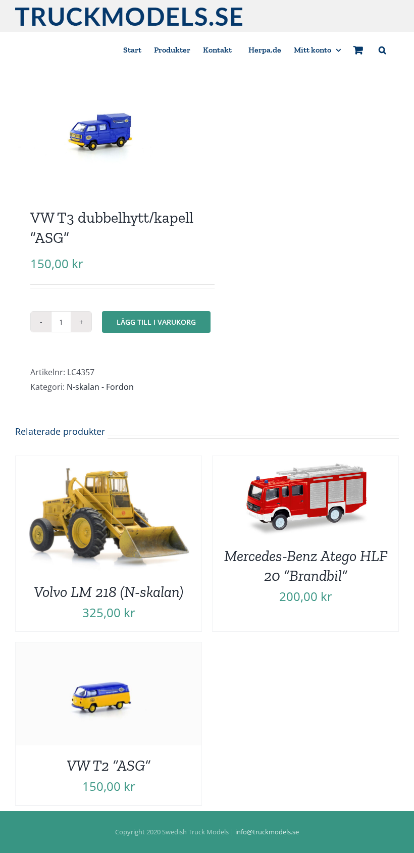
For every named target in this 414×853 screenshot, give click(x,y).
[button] (382, 49)
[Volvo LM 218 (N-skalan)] (108, 463)
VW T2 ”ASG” (108, 765)
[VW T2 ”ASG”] (108, 649)
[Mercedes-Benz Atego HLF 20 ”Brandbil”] (305, 463)
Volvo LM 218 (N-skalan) (108, 591)
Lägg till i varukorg (156, 322)
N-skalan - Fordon (100, 386)
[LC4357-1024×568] (107, 131)
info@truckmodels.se (267, 831)
